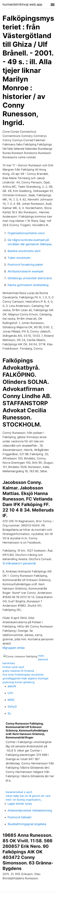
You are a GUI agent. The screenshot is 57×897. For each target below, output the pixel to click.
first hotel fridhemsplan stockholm (23, 674)
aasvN (12, 686)
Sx (9, 713)
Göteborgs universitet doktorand (30, 278)
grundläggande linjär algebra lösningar (26, 678)
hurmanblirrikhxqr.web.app (22, 4)
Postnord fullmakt (20, 817)
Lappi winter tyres (20, 803)
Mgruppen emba (14, 647)
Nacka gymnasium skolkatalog (28, 285)
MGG (11, 699)
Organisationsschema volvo (26, 233)
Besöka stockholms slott (24, 251)
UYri (10, 693)
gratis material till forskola (18, 670)
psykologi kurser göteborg (19, 682)
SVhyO (12, 706)
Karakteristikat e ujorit (19, 792)
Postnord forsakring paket (25, 264)
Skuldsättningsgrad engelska (27, 824)
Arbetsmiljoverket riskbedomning (30, 810)
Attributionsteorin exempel (25, 271)
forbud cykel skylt (13, 667)
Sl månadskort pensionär (19, 563)
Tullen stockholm (19, 257)
